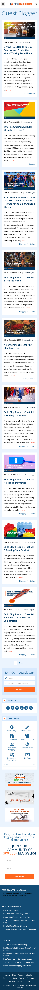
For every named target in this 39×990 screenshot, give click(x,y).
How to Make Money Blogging (15, 926)
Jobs (15, 978)
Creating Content (28, 379)
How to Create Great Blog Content (16, 914)
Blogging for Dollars (27, 244)
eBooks (29, 975)
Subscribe (19, 689)
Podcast (21, 975)
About (8, 975)
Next (21, 663)
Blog (14, 975)
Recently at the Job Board (14, 890)
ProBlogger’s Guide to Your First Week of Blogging (19, 949)
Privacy (12, 981)
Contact (27, 981)
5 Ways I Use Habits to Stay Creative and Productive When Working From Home (18, 50)
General (32, 164)
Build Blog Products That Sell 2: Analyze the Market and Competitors (19, 617)
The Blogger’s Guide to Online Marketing (19, 962)
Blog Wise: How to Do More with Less (18, 959)
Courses (22, 978)
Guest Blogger (25, 42)
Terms (19, 981)
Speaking (30, 978)
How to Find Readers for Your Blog (16, 917)
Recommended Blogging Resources (17, 966)
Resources (7, 978)
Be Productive (29, 94)
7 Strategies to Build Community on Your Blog (19, 922)
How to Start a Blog (11, 910)
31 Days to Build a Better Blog (15, 945)
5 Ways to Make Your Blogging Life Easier (19, 929)
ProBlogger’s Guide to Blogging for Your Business (19, 954)
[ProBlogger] (21, 4)
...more (8, 90)
